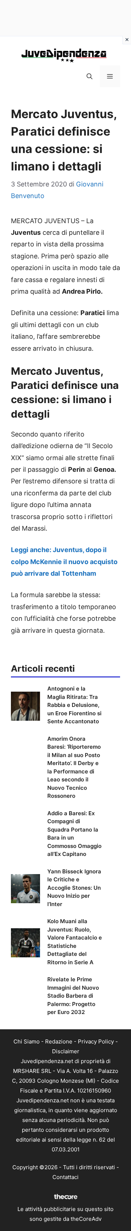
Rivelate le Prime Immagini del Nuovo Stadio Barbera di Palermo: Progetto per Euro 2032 (73, 995)
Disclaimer (65, 1051)
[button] (89, 76)
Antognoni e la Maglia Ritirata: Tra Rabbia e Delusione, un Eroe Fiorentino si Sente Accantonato (74, 705)
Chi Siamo (26, 1041)
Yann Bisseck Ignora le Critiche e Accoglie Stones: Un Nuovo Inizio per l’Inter (74, 888)
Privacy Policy (96, 1041)
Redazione (58, 1041)
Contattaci (65, 1177)
